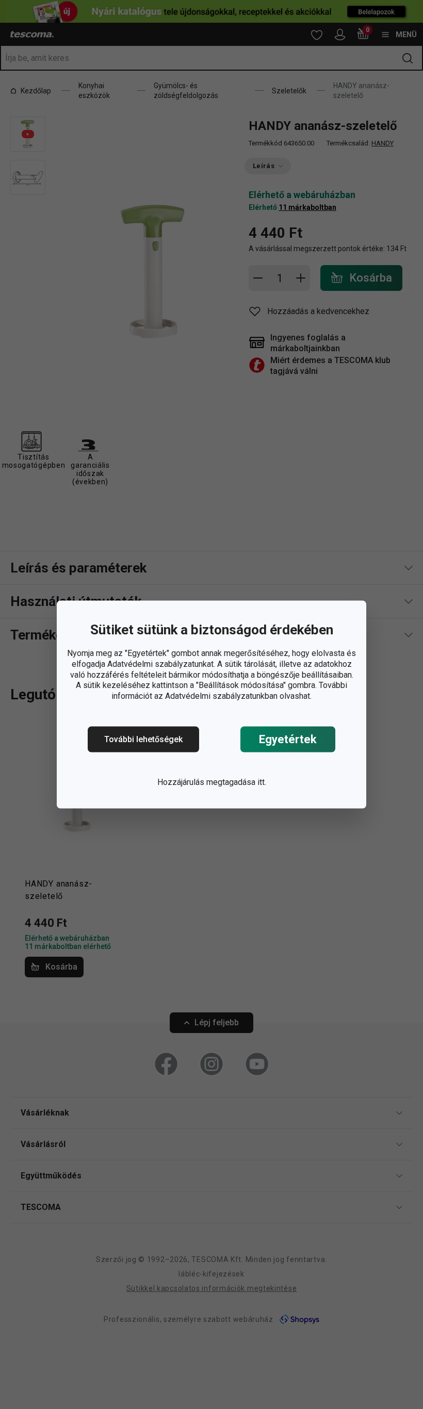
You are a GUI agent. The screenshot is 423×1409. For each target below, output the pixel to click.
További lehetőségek (143, 739)
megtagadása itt (235, 782)
